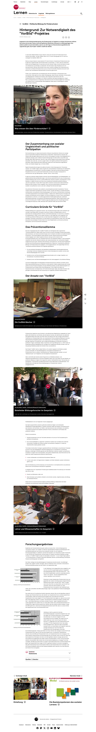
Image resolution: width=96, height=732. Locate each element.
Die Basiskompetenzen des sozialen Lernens (65, 703)
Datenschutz (28, 724)
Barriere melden (59, 724)
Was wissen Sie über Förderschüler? (31, 128)
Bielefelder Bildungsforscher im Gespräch (34, 410)
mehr (69, 1)
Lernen (15, 17)
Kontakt (48, 724)
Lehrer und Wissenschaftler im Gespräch (33, 529)
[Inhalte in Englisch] (81, 2)
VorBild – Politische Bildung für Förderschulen (31, 17)
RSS (44, 724)
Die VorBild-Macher (23, 322)
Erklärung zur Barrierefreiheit (71, 724)
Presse (53, 724)
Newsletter (39, 724)
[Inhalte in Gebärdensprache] (78, 2)
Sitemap (34, 724)
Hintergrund (43, 17)
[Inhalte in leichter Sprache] (75, 2)
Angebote (19, 17)
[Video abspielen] (48, 104)
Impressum (21, 724)
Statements (33, 652)
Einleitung (18, 702)
